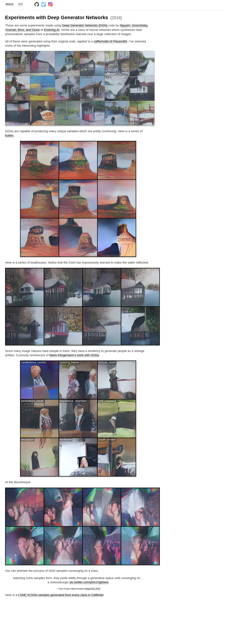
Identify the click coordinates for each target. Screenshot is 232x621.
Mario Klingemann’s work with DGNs (74, 355)
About (9, 4)
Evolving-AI (51, 30)
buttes (9, 135)
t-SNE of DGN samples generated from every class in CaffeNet (60, 595)
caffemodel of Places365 (110, 41)
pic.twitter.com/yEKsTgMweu (89, 582)
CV (20, 4)
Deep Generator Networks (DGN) (84, 25)
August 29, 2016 (92, 589)
